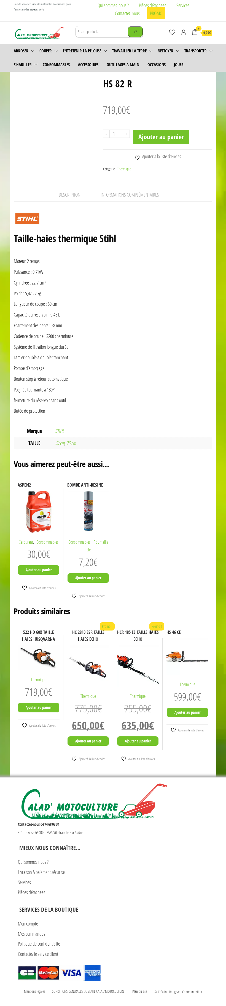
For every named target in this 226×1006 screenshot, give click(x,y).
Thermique (124, 168)
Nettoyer (165, 50)
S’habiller (23, 64)
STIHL (59, 431)
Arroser (21, 50)
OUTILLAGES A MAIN (123, 64)
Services (182, 5)
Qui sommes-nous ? (113, 5)
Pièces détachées (152, 5)
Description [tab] (69, 194)
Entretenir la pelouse (82, 50)
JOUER (179, 64)
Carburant (26, 542)
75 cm (71, 443)
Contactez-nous (127, 13)
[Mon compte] (183, 32)
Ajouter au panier (161, 136)
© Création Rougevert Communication (178, 991)
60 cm (59, 443)
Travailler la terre (129, 50)
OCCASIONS (156, 64)
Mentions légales (34, 991)
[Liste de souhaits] (172, 32)
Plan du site (139, 991)
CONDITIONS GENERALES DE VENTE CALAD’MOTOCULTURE (88, 991)
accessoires (88, 64)
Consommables (56, 64)
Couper (45, 50)
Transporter (195, 50)
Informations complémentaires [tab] (130, 194)
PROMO (156, 13)
